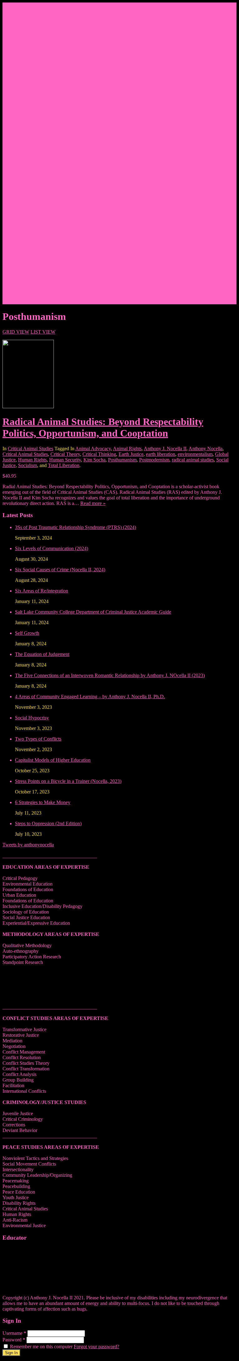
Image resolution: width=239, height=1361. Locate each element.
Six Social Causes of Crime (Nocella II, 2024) (60, 569)
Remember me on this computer (41, 1346)
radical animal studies (193, 459)
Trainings (36, 273)
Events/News (28, 279)
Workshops (38, 267)
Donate (22, 295)
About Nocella (29, 21)
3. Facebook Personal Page (54, 150)
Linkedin (36, 88)
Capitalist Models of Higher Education (53, 760)
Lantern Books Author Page (54, 178)
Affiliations (38, 38)
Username (14, 1333)
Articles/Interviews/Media (52, 284)
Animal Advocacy (93, 448)
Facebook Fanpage (46, 83)
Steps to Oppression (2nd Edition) (48, 823)
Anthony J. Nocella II (165, 448)
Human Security (65, 459)
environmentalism (195, 454)
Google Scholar (42, 206)
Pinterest (35, 116)
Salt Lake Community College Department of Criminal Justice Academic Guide (93, 612)
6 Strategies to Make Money (42, 802)
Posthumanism (122, 459)
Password (13, 1339)
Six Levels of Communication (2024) (51, 548)
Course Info (26, 234)
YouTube (36, 172)
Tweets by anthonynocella (28, 844)
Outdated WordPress (47, 133)
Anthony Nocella (206, 448)
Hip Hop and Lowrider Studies (57, 49)
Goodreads (38, 111)
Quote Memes (41, 55)
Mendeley (37, 228)
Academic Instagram (47, 155)
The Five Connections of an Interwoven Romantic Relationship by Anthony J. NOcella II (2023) (110, 675)
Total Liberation (63, 465)
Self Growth (27, 633)
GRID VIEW (15, 331)
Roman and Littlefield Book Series (61, 189)
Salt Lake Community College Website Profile (72, 77)
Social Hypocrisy (32, 717)
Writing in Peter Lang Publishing (59, 290)
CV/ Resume (40, 27)
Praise (33, 43)
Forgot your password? (96, 1346)
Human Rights (32, 459)
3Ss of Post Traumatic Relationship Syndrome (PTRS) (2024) (75, 527)
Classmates (38, 105)
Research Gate (41, 99)
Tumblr (34, 127)
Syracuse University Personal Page (61, 200)
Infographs (38, 245)
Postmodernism (154, 459)
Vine (32, 122)
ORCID (35, 217)
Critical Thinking (99, 454)
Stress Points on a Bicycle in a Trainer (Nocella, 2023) (68, 781)
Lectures (35, 262)
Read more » (92, 503)
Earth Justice (131, 454)
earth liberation (160, 454)
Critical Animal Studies (30, 448)
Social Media (28, 71)
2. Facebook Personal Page (54, 144)
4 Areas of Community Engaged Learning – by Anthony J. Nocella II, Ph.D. (90, 696)
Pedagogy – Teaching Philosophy (60, 32)
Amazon (35, 94)
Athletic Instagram (45, 161)
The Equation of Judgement (42, 654)
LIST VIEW (42, 331)
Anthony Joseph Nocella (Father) (60, 66)
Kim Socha (94, 459)
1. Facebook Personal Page (54, 139)
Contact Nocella (31, 256)
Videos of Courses (45, 239)
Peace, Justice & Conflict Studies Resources (70, 251)
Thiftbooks (38, 211)
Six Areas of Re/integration (41, 590)
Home (21, 15)
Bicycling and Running (50, 60)
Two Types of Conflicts (38, 738)
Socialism (27, 465)
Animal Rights (127, 448)
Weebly (34, 195)
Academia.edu (41, 183)
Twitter (34, 167)
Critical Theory (65, 454)
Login (21, 301)
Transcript (37, 223)
